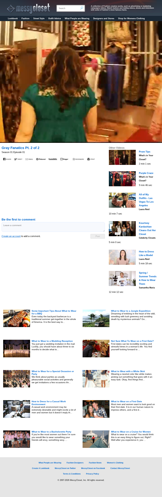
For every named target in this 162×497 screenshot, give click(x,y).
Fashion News (95, 463)
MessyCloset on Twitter (65, 468)
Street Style (38, 18)
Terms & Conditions (72, 474)
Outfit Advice (54, 18)
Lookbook (13, 18)
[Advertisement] (53, 187)
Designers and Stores (103, 18)
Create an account (11, 236)
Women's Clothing (115, 463)
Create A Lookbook (40, 468)
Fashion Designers (75, 463)
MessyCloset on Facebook (93, 468)
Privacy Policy (92, 474)
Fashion (25, 18)
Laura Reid (144, 209)
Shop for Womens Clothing (131, 18)
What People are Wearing (77, 18)
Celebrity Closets (147, 238)
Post (98, 236)
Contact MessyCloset (120, 468)
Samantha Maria (147, 287)
